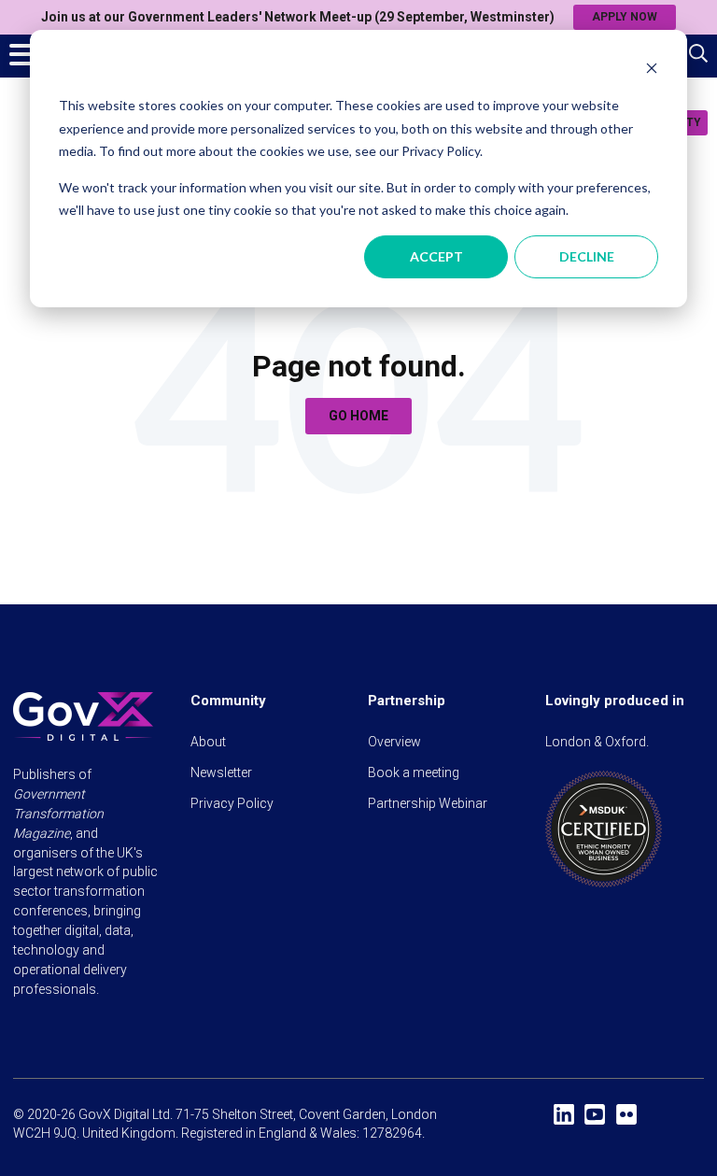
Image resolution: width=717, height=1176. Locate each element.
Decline (586, 256)
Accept (436, 256)
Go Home (358, 415)
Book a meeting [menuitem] (413, 772)
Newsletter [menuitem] (221, 772)
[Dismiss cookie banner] (651, 70)
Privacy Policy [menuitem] (232, 803)
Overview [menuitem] (394, 741)
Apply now (624, 16)
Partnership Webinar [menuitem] (427, 803)
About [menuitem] (208, 741)
